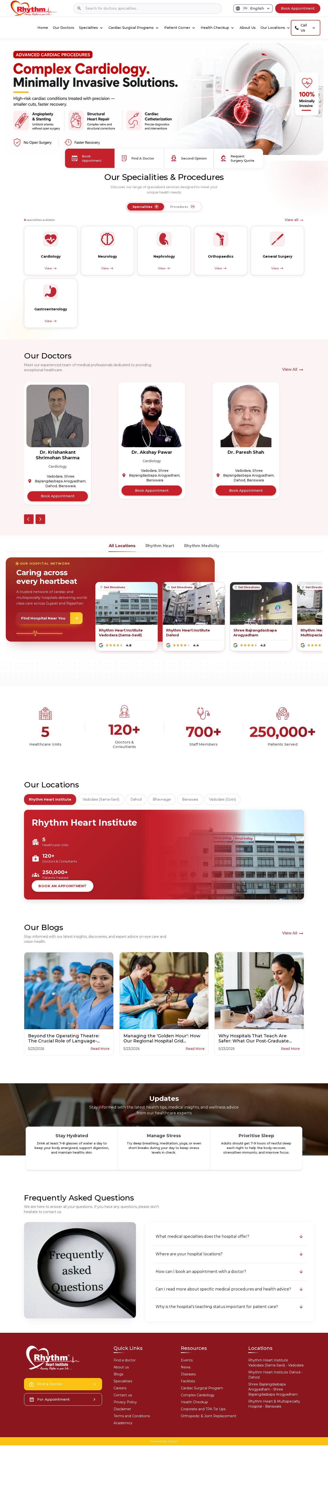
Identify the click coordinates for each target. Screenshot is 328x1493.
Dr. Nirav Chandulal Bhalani (246, 455)
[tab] (145, 207)
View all (291, 220)
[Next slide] (40, 519)
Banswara (190, 799)
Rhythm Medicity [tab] (201, 545)
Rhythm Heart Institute (50, 799)
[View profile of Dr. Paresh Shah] (152, 416)
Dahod (136, 799)
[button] (229, 1236)
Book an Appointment (62, 886)
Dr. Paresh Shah (152, 452)
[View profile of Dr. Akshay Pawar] (57, 416)
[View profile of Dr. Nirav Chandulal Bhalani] (246, 416)
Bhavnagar (162, 799)
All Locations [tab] (122, 545)
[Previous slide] (29, 519)
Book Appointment (57, 490)
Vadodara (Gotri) (222, 799)
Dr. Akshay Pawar (57, 452)
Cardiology (58, 461)
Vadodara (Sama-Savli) (101, 799)
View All (289, 369)
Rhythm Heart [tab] (160, 545)
